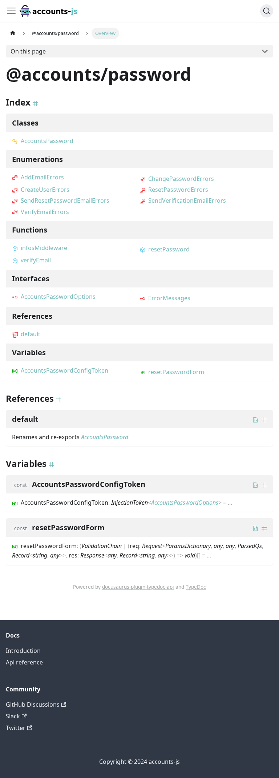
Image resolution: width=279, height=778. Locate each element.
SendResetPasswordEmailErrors (65, 201)
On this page (28, 51)
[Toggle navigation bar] (11, 10)
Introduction (23, 651)
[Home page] (13, 33)
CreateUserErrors (45, 190)
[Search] (266, 10)
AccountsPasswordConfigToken (64, 370)
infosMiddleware (44, 248)
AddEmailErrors (42, 177)
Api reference (24, 662)
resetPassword (169, 249)
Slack (13, 716)
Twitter (15, 728)
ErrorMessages (169, 298)
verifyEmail (36, 260)
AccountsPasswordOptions (58, 297)
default (30, 334)
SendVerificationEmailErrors (187, 201)
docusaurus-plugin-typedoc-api (138, 586)
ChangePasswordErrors (181, 179)
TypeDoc (196, 586)
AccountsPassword (47, 141)
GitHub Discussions (33, 704)
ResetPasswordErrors (178, 190)
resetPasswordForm (176, 372)
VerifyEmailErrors (45, 212)
